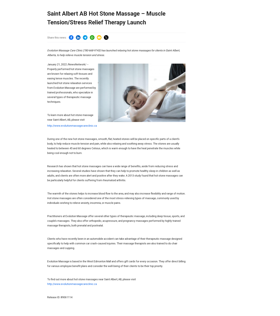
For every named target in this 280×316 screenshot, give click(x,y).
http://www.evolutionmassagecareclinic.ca (72, 125)
